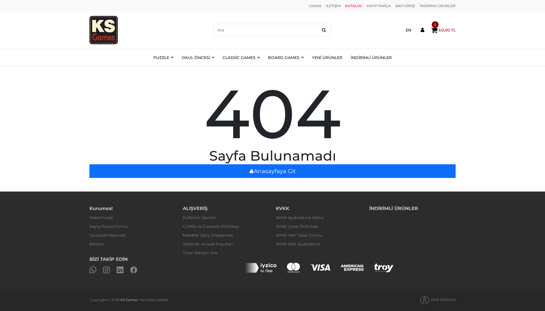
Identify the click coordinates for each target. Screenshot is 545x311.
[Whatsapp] (92, 270)
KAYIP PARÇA (379, 6)
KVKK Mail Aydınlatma (298, 244)
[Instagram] (106, 270)
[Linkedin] (120, 270)
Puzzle (161, 57)
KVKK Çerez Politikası (297, 226)
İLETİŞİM (333, 6)
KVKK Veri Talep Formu (299, 235)
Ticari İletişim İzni (200, 252)
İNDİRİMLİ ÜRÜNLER (438, 6)
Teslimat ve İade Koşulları (208, 244)
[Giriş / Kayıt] (422, 30)
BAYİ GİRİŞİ (405, 6)
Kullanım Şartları (199, 217)
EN (408, 30)
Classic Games (239, 57)
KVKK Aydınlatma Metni (300, 217)
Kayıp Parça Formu (108, 226)
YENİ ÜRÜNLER (327, 57)
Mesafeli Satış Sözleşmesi (208, 235)
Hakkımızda (101, 217)
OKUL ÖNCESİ (196, 57)
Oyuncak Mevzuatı (107, 235)
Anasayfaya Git (275, 171)
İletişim (96, 244)
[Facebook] (133, 270)
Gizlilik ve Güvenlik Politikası (211, 226)
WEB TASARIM (443, 300)
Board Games (283, 57)
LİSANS (315, 6)
